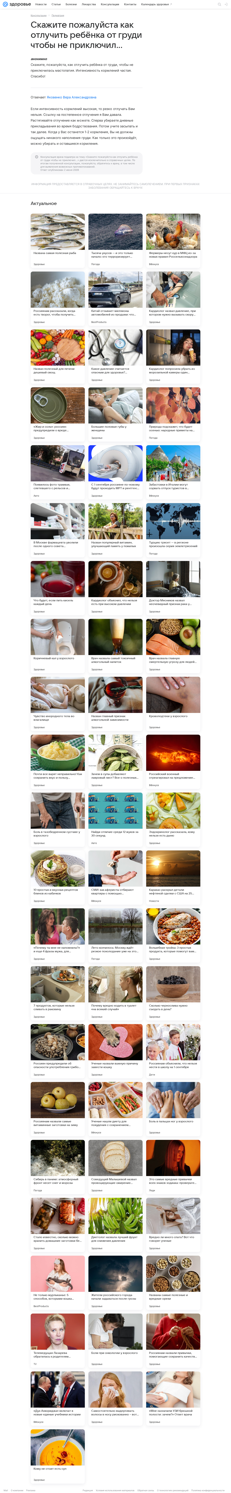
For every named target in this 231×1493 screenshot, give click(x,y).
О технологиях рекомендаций (172, 1490)
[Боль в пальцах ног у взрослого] (173, 1109)
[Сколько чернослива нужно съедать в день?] (173, 993)
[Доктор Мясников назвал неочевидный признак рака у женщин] (173, 588)
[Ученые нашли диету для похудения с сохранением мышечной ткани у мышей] (115, 1109)
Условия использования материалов (115, 1490)
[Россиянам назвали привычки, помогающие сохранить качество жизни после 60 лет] (173, 1341)
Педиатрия (58, 15)
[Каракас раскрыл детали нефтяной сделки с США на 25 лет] (173, 877)
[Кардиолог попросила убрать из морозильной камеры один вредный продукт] (173, 356)
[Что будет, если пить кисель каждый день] (58, 588)
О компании (17, 1490)
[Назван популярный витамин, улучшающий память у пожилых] (115, 530)
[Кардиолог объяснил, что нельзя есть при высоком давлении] (115, 588)
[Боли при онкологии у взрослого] (115, 1341)
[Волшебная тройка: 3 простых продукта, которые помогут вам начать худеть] (173, 935)
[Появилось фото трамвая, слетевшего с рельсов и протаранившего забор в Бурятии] (58, 472)
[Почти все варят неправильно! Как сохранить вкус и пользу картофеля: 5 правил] (58, 762)
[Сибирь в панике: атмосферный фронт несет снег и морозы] (58, 1167)
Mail (6, 1490)
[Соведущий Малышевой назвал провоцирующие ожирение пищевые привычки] (115, 1167)
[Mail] (5, 4)
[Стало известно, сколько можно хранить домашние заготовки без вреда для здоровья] (58, 1225)
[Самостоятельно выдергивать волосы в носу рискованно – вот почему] (115, 1398)
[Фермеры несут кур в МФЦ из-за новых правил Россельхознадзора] (173, 241)
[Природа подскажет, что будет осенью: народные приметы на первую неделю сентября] (173, 414)
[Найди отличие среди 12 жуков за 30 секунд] (115, 820)
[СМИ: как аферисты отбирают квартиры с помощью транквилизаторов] (115, 877)
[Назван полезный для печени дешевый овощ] (58, 356)
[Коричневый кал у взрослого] (58, 646)
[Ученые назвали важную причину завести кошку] (115, 1051)
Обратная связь (145, 1490)
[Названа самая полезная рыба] (58, 241)
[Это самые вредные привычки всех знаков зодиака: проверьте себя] (173, 1167)
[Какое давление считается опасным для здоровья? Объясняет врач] (115, 356)
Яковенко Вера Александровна (71, 97)
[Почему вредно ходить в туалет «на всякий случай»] (115, 993)
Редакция (88, 1490)
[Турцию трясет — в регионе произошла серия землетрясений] (173, 530)
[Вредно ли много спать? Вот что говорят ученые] (173, 1225)
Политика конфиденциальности (208, 1490)
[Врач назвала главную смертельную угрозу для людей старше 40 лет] (173, 646)
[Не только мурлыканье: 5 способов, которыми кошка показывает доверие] (58, 1283)
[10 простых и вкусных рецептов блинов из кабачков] (58, 877)
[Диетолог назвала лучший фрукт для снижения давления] (115, 1225)
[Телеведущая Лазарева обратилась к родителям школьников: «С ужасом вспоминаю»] (58, 1341)
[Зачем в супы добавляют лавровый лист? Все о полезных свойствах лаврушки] (115, 762)
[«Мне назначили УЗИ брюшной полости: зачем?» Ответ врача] (173, 1398)
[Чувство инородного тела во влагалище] (58, 704)
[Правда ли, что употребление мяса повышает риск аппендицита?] (115, 1456)
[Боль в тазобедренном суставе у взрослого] (58, 820)
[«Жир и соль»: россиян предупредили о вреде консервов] (58, 414)
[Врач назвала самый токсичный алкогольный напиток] (115, 646)
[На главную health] (19, 4)
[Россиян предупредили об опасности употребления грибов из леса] (58, 1051)
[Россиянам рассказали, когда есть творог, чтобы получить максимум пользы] (58, 299)
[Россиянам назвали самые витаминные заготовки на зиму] (58, 1109)
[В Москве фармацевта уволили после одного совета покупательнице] (58, 530)
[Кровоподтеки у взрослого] (173, 704)
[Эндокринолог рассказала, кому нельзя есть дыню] (173, 820)
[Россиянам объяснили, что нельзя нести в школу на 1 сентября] (173, 1051)
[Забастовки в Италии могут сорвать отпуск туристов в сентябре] (173, 472)
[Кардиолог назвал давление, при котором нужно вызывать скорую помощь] (173, 299)
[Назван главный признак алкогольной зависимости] (115, 704)
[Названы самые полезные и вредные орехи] (173, 1283)
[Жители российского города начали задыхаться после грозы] (115, 1283)
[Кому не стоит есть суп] (58, 1456)
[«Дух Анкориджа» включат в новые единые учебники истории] (58, 1398)
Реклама (30, 1490)
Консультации (39, 15)
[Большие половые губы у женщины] (115, 414)
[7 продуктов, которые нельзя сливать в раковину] (58, 993)
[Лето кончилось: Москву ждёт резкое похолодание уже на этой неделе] (115, 935)
